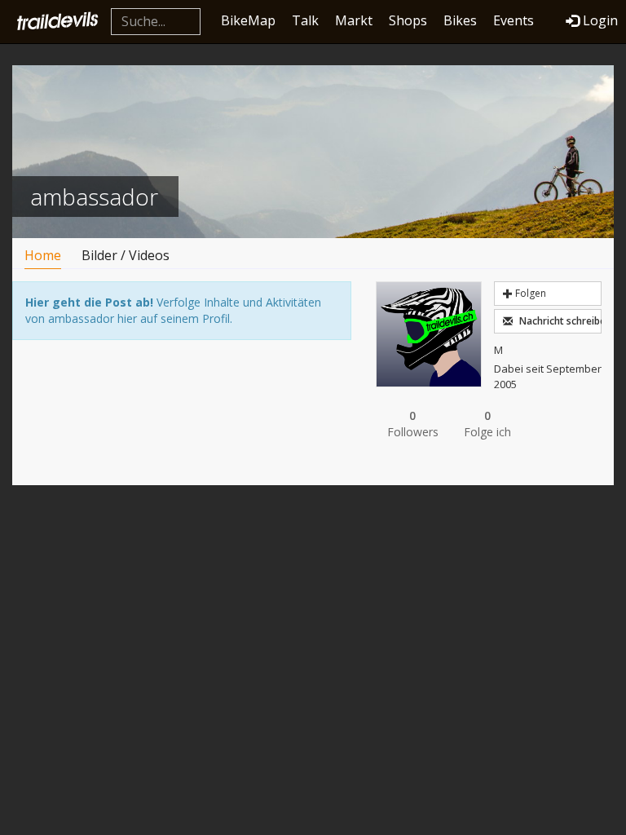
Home (42, 255)
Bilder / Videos (126, 255)
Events (513, 20)
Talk (305, 20)
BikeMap (248, 20)
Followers (413, 424)
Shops (408, 20)
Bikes (460, 20)
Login (600, 20)
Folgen (529, 293)
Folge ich (487, 424)
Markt (354, 20)
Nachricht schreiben (559, 321)
